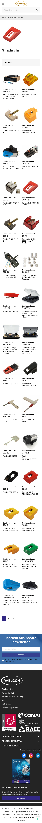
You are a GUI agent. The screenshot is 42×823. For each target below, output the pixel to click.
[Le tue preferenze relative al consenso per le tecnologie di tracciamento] (38, 819)
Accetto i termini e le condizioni (16, 659)
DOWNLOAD (21, 798)
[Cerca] (37, 10)
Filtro (8, 63)
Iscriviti (21, 655)
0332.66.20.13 (6, 704)
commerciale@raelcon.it (10, 708)
